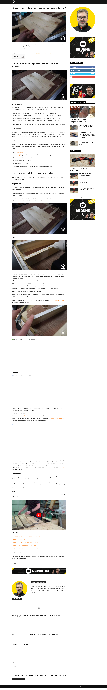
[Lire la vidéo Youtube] (39, 515)
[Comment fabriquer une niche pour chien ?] (20, 626)
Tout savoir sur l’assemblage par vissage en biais (26, 536)
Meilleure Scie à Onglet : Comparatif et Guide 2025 (79, 121)
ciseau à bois (21, 416)
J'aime (92, 67)
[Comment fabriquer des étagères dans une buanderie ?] (57, 626)
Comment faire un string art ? (56, 615)
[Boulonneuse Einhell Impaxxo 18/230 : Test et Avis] (74, 190)
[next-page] (15, 638)
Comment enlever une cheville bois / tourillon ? (26, 548)
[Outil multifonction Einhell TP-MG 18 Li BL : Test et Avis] (74, 176)
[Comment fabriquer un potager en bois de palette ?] (20, 608)
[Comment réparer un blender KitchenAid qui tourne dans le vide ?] (39, 626)
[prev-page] (13, 638)
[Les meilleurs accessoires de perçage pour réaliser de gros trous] (74, 143)
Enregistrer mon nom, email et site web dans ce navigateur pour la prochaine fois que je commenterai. (40, 675)
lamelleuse (20, 487)
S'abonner (91, 77)
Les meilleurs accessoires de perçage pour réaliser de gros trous (86, 142)
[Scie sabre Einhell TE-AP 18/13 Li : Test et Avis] (82, 160)
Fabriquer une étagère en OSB (21, 539)
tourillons (25, 485)
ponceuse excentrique (57, 418)
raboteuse (62, 467)
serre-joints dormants (57, 300)
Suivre (92, 70)
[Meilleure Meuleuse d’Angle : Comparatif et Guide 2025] (74, 127)
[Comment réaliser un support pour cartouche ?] (39, 608)
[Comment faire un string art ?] (57, 608)
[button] (93, 2)
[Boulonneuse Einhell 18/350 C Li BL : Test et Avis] (74, 183)
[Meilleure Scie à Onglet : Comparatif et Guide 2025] (82, 112)
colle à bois (19, 152)
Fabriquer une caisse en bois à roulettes (24, 545)
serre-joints (19, 155)
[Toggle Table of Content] (22, 56)
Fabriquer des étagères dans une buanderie (25, 542)
